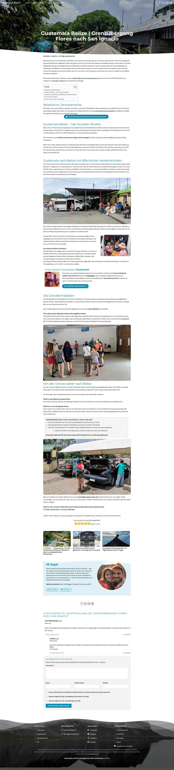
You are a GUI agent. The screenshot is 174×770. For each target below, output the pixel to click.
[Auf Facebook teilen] (81, 603)
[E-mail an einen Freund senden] (89, 603)
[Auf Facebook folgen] (159, 3)
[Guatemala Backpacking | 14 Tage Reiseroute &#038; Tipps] (116, 539)
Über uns (59, 3)
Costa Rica (55, 81)
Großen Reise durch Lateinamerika (84, 78)
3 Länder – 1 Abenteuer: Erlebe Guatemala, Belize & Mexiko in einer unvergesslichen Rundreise (56, 551)
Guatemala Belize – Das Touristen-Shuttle (56, 92)
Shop (50, 3)
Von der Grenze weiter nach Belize (54, 99)
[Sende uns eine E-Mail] (167, 3)
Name (48, 683)
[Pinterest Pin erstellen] (92, 603)
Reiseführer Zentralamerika (52, 90)
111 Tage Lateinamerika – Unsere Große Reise (59, 509)
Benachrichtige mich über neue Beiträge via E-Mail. (65, 701)
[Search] (156, 3)
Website (105, 683)
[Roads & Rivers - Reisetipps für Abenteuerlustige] (11, 3)
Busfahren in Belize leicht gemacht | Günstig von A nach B (86, 549)
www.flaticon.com (93, 754)
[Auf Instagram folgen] (163, 3)
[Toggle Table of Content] (74, 87)
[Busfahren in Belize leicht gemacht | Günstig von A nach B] (86, 539)
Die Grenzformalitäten (50, 97)
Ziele (27, 3)
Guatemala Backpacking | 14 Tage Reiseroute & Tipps (114, 549)
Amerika (54, 56)
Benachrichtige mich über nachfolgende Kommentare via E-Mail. (69, 696)
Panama (62, 81)
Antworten (127, 634)
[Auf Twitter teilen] (85, 603)
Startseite (46, 56)
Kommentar (50, 665)
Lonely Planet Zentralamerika (104, 111)
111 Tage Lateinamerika (66, 56)
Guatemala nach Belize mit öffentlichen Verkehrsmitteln (60, 94)
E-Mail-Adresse (79, 683)
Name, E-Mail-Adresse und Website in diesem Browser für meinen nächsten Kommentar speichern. (79, 692)
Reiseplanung (38, 3)
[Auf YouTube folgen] (170, 3)
